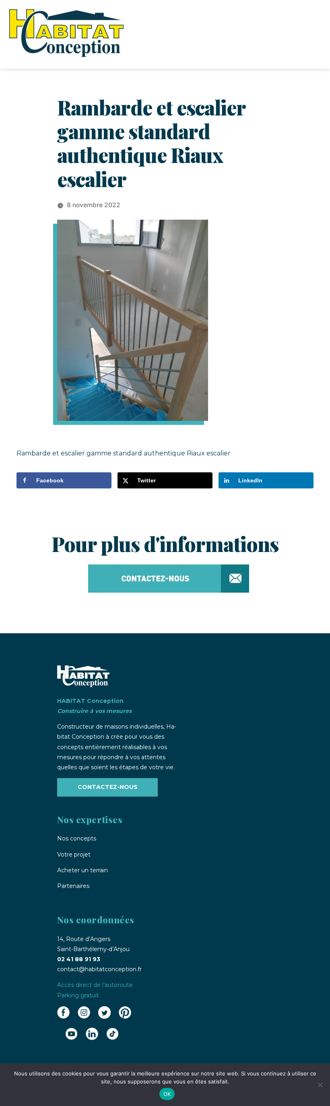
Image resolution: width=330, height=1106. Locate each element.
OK (167, 1094)
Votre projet (74, 854)
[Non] (320, 1085)
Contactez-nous (108, 787)
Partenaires (73, 886)
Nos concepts (76, 838)
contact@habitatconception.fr (99, 969)
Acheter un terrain (82, 870)
